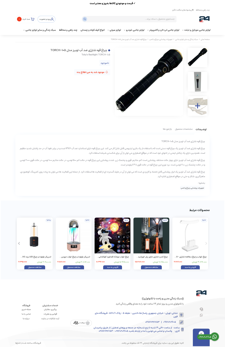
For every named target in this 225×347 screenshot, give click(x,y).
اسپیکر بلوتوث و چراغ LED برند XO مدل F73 (36, 257)
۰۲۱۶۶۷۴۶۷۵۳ (152, 322)
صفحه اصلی (205, 39)
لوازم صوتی (115, 30)
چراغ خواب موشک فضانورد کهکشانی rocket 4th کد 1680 (114, 257)
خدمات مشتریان (50, 305)
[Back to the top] (201, 333)
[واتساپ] (201, 315)
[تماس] (201, 309)
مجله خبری (26, 309)
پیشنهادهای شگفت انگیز (182, 10)
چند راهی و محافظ (203, 10)
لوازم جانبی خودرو (135, 30)
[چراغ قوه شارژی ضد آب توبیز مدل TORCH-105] (201, 293)
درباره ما (26, 318)
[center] (85, 19)
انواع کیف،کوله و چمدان (93, 30)
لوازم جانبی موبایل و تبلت (197, 30)
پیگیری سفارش (50, 309)
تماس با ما (26, 314)
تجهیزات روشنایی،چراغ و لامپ (160, 39)
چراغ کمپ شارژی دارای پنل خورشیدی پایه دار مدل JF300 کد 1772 (152, 257)
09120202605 (169, 322)
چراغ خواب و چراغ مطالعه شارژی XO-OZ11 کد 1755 (191, 257)
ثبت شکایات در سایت (50, 318)
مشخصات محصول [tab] (184, 129)
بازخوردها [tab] (167, 129)
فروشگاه (26, 305)
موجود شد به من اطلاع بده (91, 72)
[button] (19, 243)
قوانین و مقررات (50, 314)
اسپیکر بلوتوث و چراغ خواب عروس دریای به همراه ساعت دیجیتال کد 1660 (74, 257)
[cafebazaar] (81, 323)
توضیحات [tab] (201, 129)
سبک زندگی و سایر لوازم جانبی (40, 30)
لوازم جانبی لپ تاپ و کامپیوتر (164, 30)
